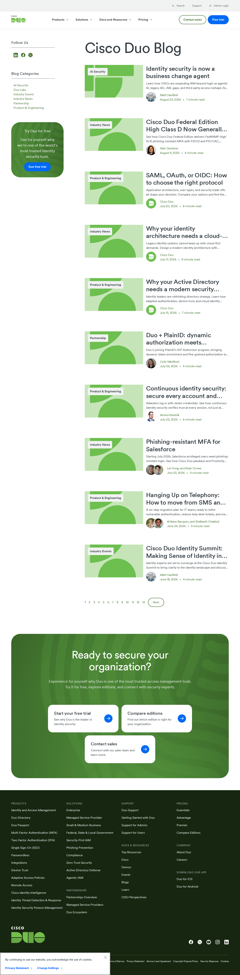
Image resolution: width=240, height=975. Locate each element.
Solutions (82, 19)
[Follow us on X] (30, 55)
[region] (55, 963)
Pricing (143, 19)
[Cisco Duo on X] (200, 942)
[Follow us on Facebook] (23, 55)
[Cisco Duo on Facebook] (191, 942)
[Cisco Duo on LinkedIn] (226, 942)
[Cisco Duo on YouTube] (208, 942)
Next (156, 602)
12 (138, 602)
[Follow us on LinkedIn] (16, 55)
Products (58, 19)
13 (143, 602)
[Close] (105, 957)
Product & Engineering (29, 108)
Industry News (23, 99)
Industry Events (24, 94)
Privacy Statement (17, 968)
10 (127, 602)
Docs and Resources (113, 19)
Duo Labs (20, 90)
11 (133, 602)
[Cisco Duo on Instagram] (217, 942)
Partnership (21, 103)
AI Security (21, 85)
